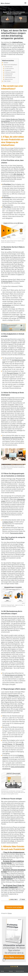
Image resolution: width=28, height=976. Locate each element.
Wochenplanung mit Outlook (14, 675)
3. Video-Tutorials (6, 81)
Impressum (11, 971)
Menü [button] (25, 3)
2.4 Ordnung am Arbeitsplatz (9, 72)
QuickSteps (21, 316)
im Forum (19, 907)
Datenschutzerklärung (20, 971)
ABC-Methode (17, 174)
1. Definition (5, 62)
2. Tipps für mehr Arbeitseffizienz (10, 64)
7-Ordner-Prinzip (7, 522)
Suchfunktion (6, 305)
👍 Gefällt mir (13, 899)
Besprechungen (14, 695)
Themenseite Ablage (16, 533)
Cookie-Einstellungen (16, 974)
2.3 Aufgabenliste (7, 70)
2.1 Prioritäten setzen (8, 66)
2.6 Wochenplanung (8, 75)
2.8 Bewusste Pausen (8, 79)
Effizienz (10, 913)
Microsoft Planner (12, 373)
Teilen (23, 899)
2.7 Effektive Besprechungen (9, 77)
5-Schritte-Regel (6, 281)
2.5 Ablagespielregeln (8, 73)
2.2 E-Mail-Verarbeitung (9, 68)
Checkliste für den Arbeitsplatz (12, 437)
